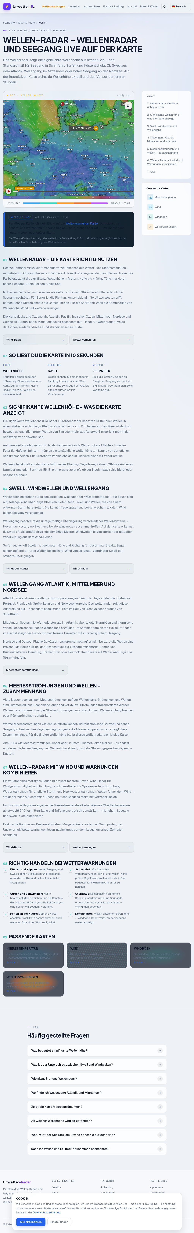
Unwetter (74, 6)
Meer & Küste (149, 6)
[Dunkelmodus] (164, 6)
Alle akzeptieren (31, 1222)
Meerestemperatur (163, 197)
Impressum (156, 1187)
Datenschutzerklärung (46, 1212)
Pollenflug (107, 1187)
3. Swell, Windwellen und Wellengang (162, 128)
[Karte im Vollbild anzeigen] (128, 105)
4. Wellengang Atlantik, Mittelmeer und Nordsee (161, 139)
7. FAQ (151, 171)
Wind (155, 207)
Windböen (158, 217)
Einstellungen (59, 1222)
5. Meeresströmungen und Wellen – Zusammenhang (163, 150)
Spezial (132, 6)
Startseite (9, 22)
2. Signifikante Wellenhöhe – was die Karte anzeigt (164, 116)
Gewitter (57, 1187)
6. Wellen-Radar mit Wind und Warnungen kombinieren (165, 162)
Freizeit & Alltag (113, 6)
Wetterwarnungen (53, 6)
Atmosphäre (92, 6)
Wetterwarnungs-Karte (82, 223)
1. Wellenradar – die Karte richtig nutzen (162, 105)
